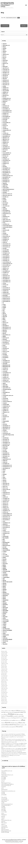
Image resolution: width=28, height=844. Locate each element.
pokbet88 (5, 339)
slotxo (2, 813)
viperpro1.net (5, 503)
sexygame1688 (6, 404)
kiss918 (4, 215)
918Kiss (4, 58)
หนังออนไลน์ (5, 616)
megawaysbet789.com (7, 263)
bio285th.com (5, 113)
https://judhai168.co (6, 805)
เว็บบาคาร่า (5, 631)
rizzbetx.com (5, 369)
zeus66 (4, 530)
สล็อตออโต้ (5, 609)
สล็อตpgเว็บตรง (5, 600)
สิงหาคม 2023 (4, 700)
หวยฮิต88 (4, 622)
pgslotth (4, 333)
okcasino (4, 286)
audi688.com (5, 92)
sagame (4, 383)
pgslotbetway (4, 827)
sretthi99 (5, 430)
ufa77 (4, 472)
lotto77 (4, 231)
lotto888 (4, 233)
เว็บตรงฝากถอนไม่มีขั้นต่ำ (7, 630)
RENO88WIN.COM (6, 365)
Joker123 (4, 201)
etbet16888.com (6, 146)
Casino (4, 131)
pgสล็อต (4, 336)
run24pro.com (6, 380)
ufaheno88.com (6, 483)
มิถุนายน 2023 (4, 703)
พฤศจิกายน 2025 (4, 663)
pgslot (2, 819)
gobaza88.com (6, 178)
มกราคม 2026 (4, 660)
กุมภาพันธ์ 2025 (4, 675)
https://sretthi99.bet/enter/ (8, 189)
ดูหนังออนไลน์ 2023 (6, 545)
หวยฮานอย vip (5, 619)
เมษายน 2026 (4, 656)
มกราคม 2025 (4, 677)
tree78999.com (6, 463)
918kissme (5, 61)
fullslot (4, 165)
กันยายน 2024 (4, 682)
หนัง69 (4, 615)
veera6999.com (6, 498)
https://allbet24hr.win (6, 820)
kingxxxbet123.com (7, 213)
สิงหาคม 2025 (4, 667)
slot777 (4, 419)
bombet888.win (6, 118)
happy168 (5, 183)
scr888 (4, 393)
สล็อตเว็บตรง (5, 612)
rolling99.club (6, 374)
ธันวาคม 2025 (4, 662)
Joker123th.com (6, 205)
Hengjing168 (4, 798)
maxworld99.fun (6, 255)
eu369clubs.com (6, 148)
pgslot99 (4, 324)
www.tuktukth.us (6, 519)
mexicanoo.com (6, 266)
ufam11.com (5, 486)
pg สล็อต (4, 306)
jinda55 (4, 198)
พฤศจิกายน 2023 (4, 696)
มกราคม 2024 (4, 693)
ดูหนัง (4, 539)
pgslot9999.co (6, 325)
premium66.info (6, 343)
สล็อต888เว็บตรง (6, 593)
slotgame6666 (6, 421)
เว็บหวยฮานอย (5, 640)
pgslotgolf (5, 331)
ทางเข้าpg (4, 551)
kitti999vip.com (6, 216)
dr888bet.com (6, 140)
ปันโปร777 (5, 562)
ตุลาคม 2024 (3, 681)
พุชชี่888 (4, 566)
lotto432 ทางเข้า (6, 230)
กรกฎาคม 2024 (4, 685)
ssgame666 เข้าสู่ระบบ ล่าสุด (8, 434)
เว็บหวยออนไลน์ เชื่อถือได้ (7, 639)
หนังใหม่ (4, 618)
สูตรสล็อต (4, 613)
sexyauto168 (5, 398)
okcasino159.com (6, 287)
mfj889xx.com (6, 268)
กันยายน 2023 (4, 699)
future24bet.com (6, 169)
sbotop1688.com (6, 392)
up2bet (4, 495)
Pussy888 (5, 354)
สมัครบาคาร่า (18, 720)
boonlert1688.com (6, 122)
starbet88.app (5, 437)
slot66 (2, 802)
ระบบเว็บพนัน (5, 574)
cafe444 (4, 127)
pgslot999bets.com (7, 327)
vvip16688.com (6, 509)
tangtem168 (5, 446)
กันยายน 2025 (4, 666)
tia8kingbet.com (6, 454)
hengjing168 (5, 184)
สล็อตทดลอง (4, 814)
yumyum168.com (6, 525)
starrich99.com (6, 439)
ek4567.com (5, 143)
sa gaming (3, 773)
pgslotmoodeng (5, 829)
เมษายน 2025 (4, 673)
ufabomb (4, 480)
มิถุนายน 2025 (4, 670)
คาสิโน (4, 534)
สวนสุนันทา (22, 724)
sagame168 (5, 384)
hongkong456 (5, 187)
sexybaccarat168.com (7, 401)
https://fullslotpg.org (6, 785)
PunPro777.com (6, 351)
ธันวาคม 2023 (4, 695)
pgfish (4, 312)
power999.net (6, 342)
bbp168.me (5, 101)
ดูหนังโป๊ (3, 816)
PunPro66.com (6, 348)
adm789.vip (5, 77)
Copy (18, 17)
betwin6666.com (6, 108)
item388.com (5, 196)
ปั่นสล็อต (4, 557)
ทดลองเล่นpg (5, 548)
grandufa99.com (6, 180)
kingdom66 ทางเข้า (6, 211)
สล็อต (4, 578)
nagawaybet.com (6, 275)
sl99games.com (6, 412)
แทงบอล (4, 642)
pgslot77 (4, 321)
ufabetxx (4, 478)
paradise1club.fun (6, 298)
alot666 (4, 86)
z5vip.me (4, 528)
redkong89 (5, 363)
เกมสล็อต (4, 625)
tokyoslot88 (4, 825)
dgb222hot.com (6, 137)
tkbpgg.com (5, 457)
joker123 (3, 828)
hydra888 (5, 192)
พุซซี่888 (4, 568)
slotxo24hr (5, 424)
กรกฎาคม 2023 (4, 701)
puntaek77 (5, 353)
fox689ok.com (6, 161)
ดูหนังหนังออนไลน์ (6, 542)
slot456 (3, 793)
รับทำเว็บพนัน (5, 575)
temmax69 (5, 451)
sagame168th (5, 386)
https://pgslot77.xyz (5, 783)
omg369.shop (5, 290)
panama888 (5, 295)
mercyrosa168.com (7, 265)
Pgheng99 (5, 315)
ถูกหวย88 (4, 547)
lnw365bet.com (6, 224)
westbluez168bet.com (7, 513)
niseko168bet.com (6, 280)
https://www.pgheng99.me (7, 784)
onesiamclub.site (6, 293)
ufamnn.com (5, 487)
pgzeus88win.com (6, 334)
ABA (3, 64)
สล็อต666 (4, 589)
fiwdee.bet (5, 157)
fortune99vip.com (6, 160)
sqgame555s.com (6, 428)
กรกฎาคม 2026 (4, 652)
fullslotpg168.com (6, 168)
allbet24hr (5, 78)
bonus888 (5, 121)
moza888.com (6, 272)
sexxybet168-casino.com (8, 395)
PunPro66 (5, 346)
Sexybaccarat (5, 399)
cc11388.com (5, 133)
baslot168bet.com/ (6, 99)
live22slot (3, 786)
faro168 (4, 151)
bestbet (4, 102)
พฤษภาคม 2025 (4, 671)
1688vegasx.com (6, 45)
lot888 (4, 228)
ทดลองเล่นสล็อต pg (6, 550)
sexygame (5, 403)
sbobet (4, 390)
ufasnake (4, 490)
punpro (4, 345)
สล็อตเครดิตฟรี (5, 610)
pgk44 (4, 318)
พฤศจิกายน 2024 (4, 680)
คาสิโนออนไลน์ (5, 536)
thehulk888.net (6, 453)
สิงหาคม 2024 (4, 684)
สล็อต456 (4, 584)
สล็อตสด (4, 606)
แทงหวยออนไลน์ (12, 726)
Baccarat (4, 96)
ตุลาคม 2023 (3, 697)
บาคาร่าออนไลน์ (6, 556)
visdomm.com (6, 507)
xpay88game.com (6, 522)
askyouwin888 (6, 90)
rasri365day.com (6, 360)
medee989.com (6, 258)
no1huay (4, 283)
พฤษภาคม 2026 (4, 655)
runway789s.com (6, 381)
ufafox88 (4, 481)
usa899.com (5, 496)
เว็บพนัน (4, 633)
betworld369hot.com (7, 110)
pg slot (2, 781)
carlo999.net (5, 128)
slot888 (3, 806)
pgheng (4, 313)
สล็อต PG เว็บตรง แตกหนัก (7, 581)
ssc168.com (5, 431)
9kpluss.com (5, 63)
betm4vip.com (6, 107)
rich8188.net (5, 368)
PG (3, 302)
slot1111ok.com (6, 416)
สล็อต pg (4, 580)
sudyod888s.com (6, 442)
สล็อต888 (4, 592)
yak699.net (5, 524)
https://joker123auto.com (7, 774)
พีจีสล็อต (4, 565)
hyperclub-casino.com (7, 193)
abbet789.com (6, 68)
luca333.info (5, 234)
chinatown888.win (6, 134)
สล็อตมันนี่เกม (5, 604)
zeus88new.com (6, 531)
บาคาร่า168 (5, 554)
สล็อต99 (4, 597)
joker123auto (5, 202)
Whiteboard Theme (18, 842)
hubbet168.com (6, 190)
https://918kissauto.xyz (6, 770)
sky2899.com (5, 410)
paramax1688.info (6, 301)
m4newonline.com (6, 243)
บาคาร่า (4, 553)
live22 (4, 222)
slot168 (4, 418)
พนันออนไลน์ (5, 563)
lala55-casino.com (6, 219)
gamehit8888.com (6, 172)
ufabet (4, 477)
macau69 (5, 248)
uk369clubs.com (6, 492)
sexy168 (4, 396)
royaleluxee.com (6, 378)
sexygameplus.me (6, 406)
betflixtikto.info (6, 105)
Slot (3, 413)
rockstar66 (5, 371)
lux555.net (5, 242)
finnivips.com (5, 155)
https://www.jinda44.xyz (7, 804)
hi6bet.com (5, 186)
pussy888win (5, 357)
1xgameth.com (6, 54)
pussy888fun (5, 356)
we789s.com (5, 512)
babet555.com (6, 95)
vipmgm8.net (5, 504)
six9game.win (5, 409)
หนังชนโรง (3, 772)
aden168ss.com (6, 72)
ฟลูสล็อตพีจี (5, 569)
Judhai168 (5, 208)
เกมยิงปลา (4, 624)
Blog (2, 12)
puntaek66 (3, 794)
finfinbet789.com (6, 154)
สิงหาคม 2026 (4, 651)
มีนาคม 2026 (3, 658)
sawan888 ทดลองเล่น (7, 389)
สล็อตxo (4, 601)
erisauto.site (5, 145)
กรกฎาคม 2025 (4, 669)
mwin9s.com (5, 274)
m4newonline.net (6, 246)
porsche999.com (6, 340)
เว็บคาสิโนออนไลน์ (6, 628)
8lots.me (4, 55)
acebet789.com (6, 69)
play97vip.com (6, 337)
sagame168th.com (6, 387)
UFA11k (4, 469)
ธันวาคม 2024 (4, 678)
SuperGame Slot (6, 445)
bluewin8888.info (6, 116)
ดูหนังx (4, 540)
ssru (3, 436)
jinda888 (4, 199)
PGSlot (4, 319)
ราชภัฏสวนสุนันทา (6, 577)
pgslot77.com (5, 322)
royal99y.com (5, 377)
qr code (4, 359)
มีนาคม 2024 (3, 690)
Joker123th (5, 204)
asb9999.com (5, 87)
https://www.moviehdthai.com (8, 791)
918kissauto (5, 60)
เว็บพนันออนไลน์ (6, 634)
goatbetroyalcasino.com (8, 175)
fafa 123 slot (5, 149)
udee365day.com (6, 468)
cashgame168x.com (7, 130)
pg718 (4, 308)
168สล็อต (4, 48)
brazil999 (5, 124)
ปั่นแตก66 (4, 559)
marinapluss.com (6, 252)
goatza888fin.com (6, 177)
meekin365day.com (7, 262)
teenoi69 (4, 450)
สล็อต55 (4, 586)
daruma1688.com (6, 136)
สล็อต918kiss (5, 595)
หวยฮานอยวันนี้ (5, 621)
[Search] (26, 34)
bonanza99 (5, 119)
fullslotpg (5, 166)
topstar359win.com (7, 459)
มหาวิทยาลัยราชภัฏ (6, 571)
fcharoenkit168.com (7, 152)
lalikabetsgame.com (7, 221)
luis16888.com (6, 237)
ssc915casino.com (6, 433)
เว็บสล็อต (4, 636)
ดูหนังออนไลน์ (5, 543)
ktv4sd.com (5, 218)
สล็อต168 (4, 583)
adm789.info (5, 75)
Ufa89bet (5, 474)
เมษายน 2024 (4, 689)
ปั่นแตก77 (4, 560)
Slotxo (4, 422)
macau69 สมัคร (6, 249)
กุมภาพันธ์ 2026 (4, 659)
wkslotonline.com (6, 516)
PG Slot (4, 304)
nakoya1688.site (6, 278)
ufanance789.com (6, 489)
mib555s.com (5, 269)
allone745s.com (6, 83)
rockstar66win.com (7, 372)
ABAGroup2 (5, 66)
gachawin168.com (6, 171)
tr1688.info (5, 460)
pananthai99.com (6, 296)
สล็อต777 (4, 590)
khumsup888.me (6, 210)
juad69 (4, 207)
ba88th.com (5, 93)
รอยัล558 (4, 572)
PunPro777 (5, 349)
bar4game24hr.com (7, 98)
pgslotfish (5, 330)
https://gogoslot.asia (6, 830)
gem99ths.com (6, 174)
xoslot (4, 521)
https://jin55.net (5, 800)
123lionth (5, 43)
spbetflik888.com (6, 425)
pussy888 (3, 777)
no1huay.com (5, 284)
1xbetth (4, 52)
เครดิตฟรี (4, 627)
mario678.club (6, 254)
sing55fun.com (6, 407)
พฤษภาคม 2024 (4, 688)
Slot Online (5, 415)
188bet (4, 49)
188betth (4, 51)
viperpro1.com (6, 501)
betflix (4, 104)
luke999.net (5, 240)
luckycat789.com (6, 236)
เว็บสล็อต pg (5, 637)
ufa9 (3, 475)
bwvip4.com (5, 125)
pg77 (4, 310)
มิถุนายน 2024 (4, 686)
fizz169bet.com (6, 158)
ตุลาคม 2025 (3, 664)
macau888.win (6, 251)
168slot (4, 46)
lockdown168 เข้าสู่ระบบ (7, 225)
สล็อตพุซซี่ (4, 603)
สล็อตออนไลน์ (5, 607)
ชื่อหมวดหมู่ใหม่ (6, 537)
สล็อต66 (4, 587)
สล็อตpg (4, 598)
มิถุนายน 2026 (4, 654)
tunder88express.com (7, 465)
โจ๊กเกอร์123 (5, 644)
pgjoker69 (5, 316)
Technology (5, 448)
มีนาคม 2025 (3, 674)
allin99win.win (6, 80)
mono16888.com (6, 271)
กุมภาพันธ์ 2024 (4, 692)
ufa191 (4, 471)
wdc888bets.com (6, 510)
